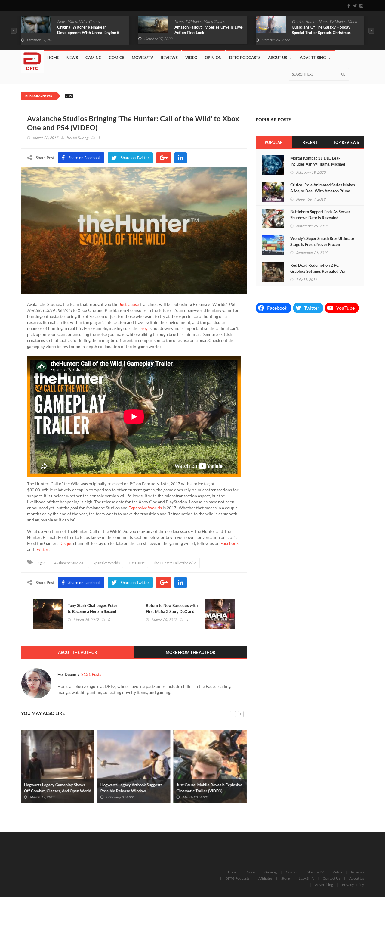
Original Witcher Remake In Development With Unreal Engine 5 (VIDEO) (88, 32)
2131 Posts (91, 674)
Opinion (213, 57)
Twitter (41, 549)
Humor (311, 21)
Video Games (89, 21)
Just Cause (129, 304)
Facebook (229, 543)
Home (53, 57)
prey (143, 328)
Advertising (313, 57)
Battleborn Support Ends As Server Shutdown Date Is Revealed (320, 214)
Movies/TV (142, 57)
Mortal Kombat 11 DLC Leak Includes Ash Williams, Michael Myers (317, 164)
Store (285, 878)
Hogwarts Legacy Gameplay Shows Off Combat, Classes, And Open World (57, 787)
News (61, 21)
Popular (274, 142)
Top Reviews (346, 142)
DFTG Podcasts (244, 57)
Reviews (169, 57)
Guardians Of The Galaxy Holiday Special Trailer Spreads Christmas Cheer (321, 32)
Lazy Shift (306, 878)
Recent (310, 142)
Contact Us (331, 878)
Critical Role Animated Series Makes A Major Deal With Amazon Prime (322, 187)
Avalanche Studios (68, 563)
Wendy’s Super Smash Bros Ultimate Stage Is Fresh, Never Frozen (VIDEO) (322, 244)
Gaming (93, 57)
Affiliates (265, 878)
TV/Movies (193, 21)
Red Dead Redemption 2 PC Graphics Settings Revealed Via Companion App (317, 271)
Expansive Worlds (145, 507)
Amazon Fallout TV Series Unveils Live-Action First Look (209, 30)
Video (72, 21)
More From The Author (190, 652)
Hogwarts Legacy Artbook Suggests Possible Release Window (131, 787)
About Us (277, 57)
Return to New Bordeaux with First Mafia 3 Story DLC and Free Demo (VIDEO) (172, 611)
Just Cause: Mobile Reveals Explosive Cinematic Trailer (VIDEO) (209, 787)
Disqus (65, 543)
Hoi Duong (79, 137)
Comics (297, 21)
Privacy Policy (353, 884)
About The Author (77, 652)
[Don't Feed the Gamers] (32, 59)
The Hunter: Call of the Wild (174, 563)
